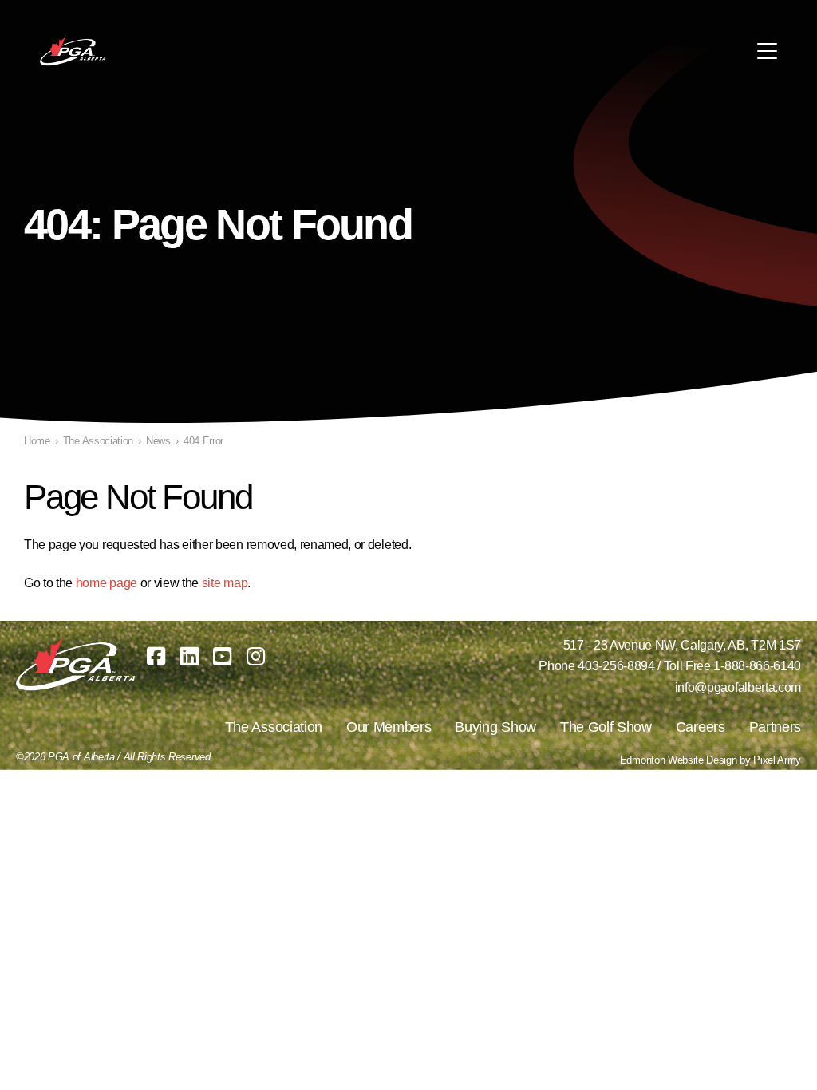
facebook (156, 656)
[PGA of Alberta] (74, 51)
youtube (222, 656)
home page (106, 583)
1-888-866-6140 (757, 666)
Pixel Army (777, 760)
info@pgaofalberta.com (738, 687)
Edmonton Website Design (678, 760)
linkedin (189, 656)
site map (224, 583)
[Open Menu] (767, 51)
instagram (255, 656)
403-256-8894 (616, 666)
